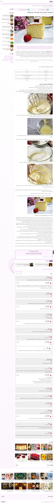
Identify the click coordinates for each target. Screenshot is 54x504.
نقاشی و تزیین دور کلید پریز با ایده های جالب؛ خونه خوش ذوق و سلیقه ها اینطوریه (47, 491)
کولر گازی (6, 56)
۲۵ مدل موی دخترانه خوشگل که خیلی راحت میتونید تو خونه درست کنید (8, 481)
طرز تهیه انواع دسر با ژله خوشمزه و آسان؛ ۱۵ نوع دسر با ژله (6, 49)
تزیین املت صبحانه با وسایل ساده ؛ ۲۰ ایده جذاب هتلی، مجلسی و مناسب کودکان (34, 491)
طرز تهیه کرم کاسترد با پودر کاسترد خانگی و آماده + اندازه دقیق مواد (6, 27)
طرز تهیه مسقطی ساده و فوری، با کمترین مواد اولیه (6, 38)
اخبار (52, 3)
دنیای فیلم (3, 3)
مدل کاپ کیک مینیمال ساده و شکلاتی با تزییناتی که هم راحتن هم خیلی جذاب (34, 452)
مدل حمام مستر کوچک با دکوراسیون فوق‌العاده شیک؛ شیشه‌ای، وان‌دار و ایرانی (47, 481)
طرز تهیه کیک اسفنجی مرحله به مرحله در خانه (21, 451)
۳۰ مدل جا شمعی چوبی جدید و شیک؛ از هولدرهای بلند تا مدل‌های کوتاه (33, 481)
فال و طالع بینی (42, 3)
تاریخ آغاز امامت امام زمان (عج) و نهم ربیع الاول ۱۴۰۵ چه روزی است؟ (42, 265)
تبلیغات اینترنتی (46, 501)
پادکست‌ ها (49, 501)
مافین (42, 52)
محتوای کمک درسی (9, 3)
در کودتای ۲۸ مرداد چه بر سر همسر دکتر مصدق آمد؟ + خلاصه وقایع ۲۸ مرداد (22, 265)
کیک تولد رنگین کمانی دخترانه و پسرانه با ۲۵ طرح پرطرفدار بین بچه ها (47, 452)
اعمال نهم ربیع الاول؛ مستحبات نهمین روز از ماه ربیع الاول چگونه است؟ (20, 481)
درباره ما (42, 501)
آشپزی (38, 3)
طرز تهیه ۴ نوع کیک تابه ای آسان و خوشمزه (6, 45)
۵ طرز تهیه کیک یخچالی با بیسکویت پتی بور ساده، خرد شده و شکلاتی (5, 19)
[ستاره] (51, 1)
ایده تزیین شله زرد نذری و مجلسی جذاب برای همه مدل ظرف (47, 462)
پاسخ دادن (17, 277)
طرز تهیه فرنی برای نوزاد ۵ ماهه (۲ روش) (6, 30)
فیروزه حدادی (41, 14)
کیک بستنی (48, 52)
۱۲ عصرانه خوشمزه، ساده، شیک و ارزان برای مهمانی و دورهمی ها (6, 15)
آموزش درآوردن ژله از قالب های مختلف (6, 42)
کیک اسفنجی (47, 261)
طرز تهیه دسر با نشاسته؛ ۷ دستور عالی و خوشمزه (5, 23)
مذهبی (21, 3)
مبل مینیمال (11, 61)
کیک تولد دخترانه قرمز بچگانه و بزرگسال (35, 461)
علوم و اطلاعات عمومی (25, 3)
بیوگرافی (6, 3)
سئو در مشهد (5, 58)
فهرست (52, 501)
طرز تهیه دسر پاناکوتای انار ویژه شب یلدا (22, 461)
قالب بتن (12, 56)
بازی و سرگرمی (46, 3)
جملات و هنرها (50, 3)
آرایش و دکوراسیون (18, 3)
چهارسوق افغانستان (10, 58)
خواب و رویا (13, 3)
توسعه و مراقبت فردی (34, 3)
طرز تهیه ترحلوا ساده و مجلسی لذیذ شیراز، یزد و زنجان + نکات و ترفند (6, 34)
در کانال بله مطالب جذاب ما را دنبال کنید (47, 269)
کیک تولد (45, 52)
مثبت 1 (9, 56)
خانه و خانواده (30, 3)
